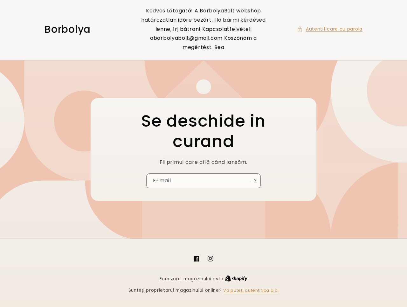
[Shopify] (236, 279)
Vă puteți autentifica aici (251, 290)
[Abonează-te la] (253, 180)
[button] (329, 29)
